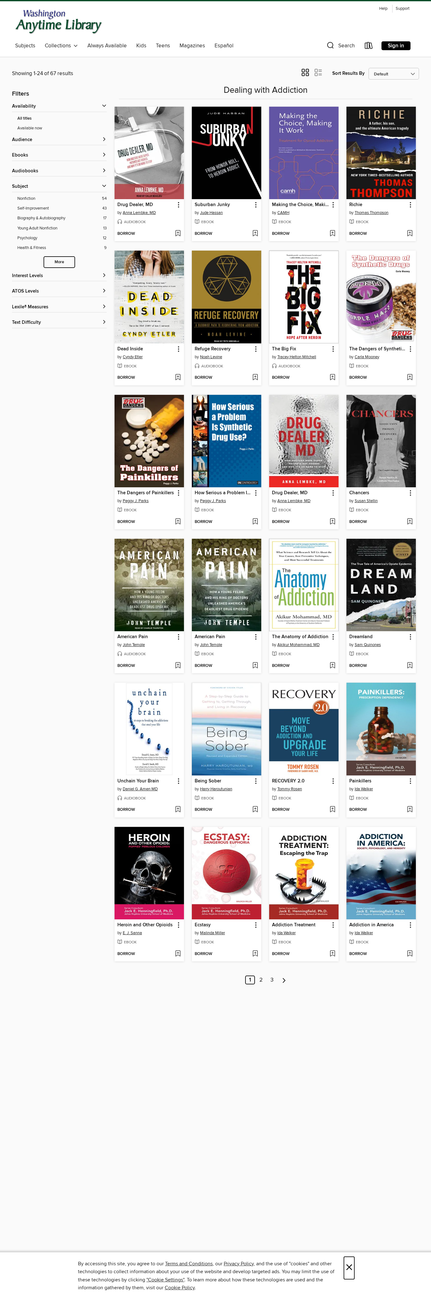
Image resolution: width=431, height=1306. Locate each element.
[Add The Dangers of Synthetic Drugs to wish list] (410, 378)
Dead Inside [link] (130, 349)
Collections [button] (59, 45)
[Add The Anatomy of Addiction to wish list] (332, 666)
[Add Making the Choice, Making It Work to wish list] (332, 234)
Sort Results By (348, 73)
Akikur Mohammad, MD (298, 644)
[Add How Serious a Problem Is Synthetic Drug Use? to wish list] (255, 522)
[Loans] (368, 47)
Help (383, 8)
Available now (29, 128)
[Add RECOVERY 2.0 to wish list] (332, 810)
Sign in (396, 45)
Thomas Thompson (371, 212)
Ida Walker (364, 789)
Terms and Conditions (189, 1264)
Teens (163, 45)
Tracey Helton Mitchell (296, 356)
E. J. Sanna (132, 932)
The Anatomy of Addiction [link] (300, 637)
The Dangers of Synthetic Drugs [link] (378, 349)
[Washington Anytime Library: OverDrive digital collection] (58, 21)
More (59, 262)
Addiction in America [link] (371, 925)
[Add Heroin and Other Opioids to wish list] (178, 954)
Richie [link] (355, 205)
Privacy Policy (239, 1264)
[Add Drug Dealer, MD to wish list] (178, 234)
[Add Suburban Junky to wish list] (255, 234)
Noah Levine (211, 356)
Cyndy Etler (133, 356)
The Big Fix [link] (284, 349)
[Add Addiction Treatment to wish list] (332, 954)
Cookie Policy (180, 1288)
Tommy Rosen (289, 789)
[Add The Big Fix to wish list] (332, 378)
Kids (141, 45)
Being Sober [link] (208, 781)
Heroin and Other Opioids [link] (145, 925)
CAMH (283, 212)
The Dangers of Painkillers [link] (145, 493)
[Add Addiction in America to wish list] (410, 954)
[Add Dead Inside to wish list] (178, 378)
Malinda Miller (212, 932)
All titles (24, 118)
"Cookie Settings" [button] (165, 1280)
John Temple (134, 644)
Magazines (192, 45)
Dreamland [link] (361, 637)
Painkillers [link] (360, 781)
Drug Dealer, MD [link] (135, 205)
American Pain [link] (132, 637)
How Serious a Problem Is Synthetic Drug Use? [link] (223, 493)
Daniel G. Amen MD (140, 789)
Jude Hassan (211, 212)
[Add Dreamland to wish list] (410, 666)
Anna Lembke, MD (139, 212)
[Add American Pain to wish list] (178, 666)
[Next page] (284, 980)
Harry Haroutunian (216, 789)
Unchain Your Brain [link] (138, 781)
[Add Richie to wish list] (410, 234)
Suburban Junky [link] (212, 205)
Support (403, 8)
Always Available (107, 45)
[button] (340, 47)
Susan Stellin (366, 500)
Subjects (25, 45)
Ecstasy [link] (203, 925)
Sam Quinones (368, 644)
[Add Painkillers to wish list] (410, 810)
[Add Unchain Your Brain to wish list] (178, 810)
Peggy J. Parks (136, 500)
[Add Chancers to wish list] (410, 522)
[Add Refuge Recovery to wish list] (255, 378)
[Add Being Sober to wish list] (255, 810)
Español (224, 45)
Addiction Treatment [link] (294, 925)
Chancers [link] (359, 493)
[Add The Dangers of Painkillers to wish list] (178, 522)
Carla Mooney (367, 356)
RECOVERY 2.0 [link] (288, 781)
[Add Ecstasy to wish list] (255, 954)
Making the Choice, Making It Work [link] (301, 205)
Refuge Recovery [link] (213, 349)
